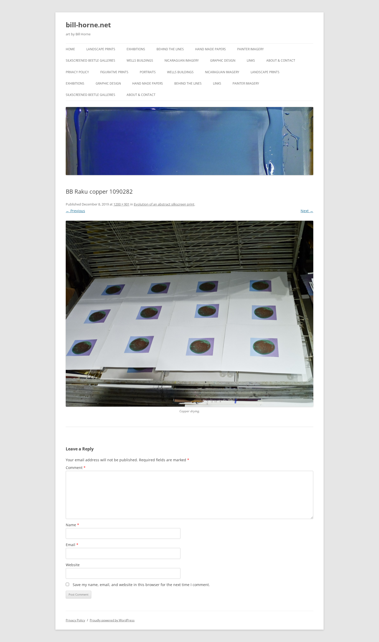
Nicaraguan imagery (181, 60)
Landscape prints (100, 49)
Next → (307, 210)
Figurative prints (114, 72)
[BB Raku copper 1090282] (189, 314)
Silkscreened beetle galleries (90, 60)
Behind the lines (170, 49)
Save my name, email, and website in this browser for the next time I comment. (141, 584)
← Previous (75, 210)
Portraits (148, 72)
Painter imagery (250, 49)
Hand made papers (210, 49)
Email (72, 544)
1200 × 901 (121, 204)
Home (70, 49)
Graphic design (222, 60)
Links (251, 60)
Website (73, 564)
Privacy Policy (77, 72)
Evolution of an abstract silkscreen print (164, 204)
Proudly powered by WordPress (112, 620)
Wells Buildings (140, 60)
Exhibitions (136, 49)
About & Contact (280, 60)
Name (72, 524)
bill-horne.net (88, 24)
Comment (76, 467)
